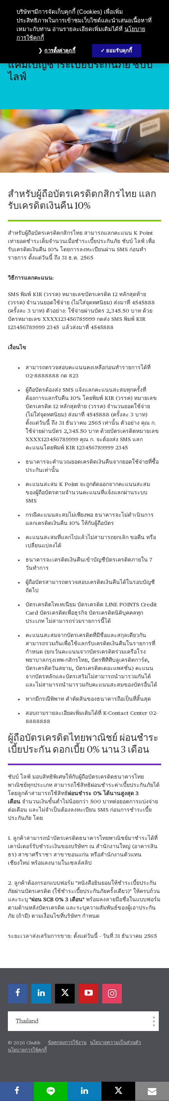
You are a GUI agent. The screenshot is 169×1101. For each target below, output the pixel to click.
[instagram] (112, 993)
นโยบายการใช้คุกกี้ (27, 1050)
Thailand (27, 1021)
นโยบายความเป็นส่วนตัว (115, 1042)
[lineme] (51, 1091)
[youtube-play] (88, 993)
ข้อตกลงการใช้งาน (67, 1042)
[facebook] (18, 993)
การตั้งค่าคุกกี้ (59, 50)
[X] (65, 993)
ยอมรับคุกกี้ (119, 50)
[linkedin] (41, 993)
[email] (152, 1091)
